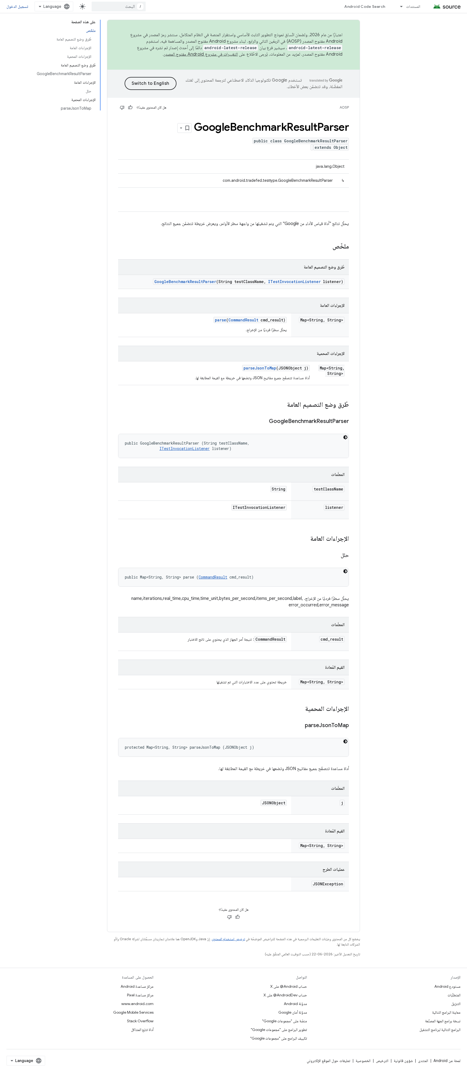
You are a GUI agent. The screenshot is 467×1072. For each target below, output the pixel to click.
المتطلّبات (454, 995)
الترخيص (382, 1060)
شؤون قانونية (403, 1060)
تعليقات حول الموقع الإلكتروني (328, 1060)
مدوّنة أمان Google (292, 1012)
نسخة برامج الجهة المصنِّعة (443, 1021)
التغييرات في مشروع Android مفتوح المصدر (201, 54)
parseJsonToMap (259, 368)
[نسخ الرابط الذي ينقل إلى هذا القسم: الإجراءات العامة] (304, 539)
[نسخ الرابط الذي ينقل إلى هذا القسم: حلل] (335, 555)
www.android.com (137, 1003)
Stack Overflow (140, 1021)
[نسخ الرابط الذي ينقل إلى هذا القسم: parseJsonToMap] (299, 725)
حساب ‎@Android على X (288, 986)
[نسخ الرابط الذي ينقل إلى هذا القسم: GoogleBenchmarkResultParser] (263, 421)
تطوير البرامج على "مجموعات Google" (279, 1029)
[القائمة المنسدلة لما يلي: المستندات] (399, 6)
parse (220, 319)
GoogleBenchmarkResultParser (185, 281)
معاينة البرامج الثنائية (446, 1012)
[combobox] (119, 6)
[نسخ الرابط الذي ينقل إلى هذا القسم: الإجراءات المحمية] (299, 709)
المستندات (413, 6)
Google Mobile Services (133, 1012)
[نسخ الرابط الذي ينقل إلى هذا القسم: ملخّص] (327, 247)
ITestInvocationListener (294, 281)
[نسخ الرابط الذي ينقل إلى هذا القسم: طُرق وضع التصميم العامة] (281, 405)
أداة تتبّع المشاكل (142, 1029)
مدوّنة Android (295, 1003)
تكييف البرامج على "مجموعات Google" (278, 1038)
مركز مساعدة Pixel (140, 995)
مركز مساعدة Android (137, 986)
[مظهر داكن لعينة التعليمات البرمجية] (345, 437)
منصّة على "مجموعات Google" (284, 1021)
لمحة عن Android (447, 1060)
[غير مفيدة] (122, 107)
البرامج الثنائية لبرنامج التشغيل (440, 1029)
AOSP (344, 107)
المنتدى (423, 1060)
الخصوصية (363, 1060)
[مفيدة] (130, 107)
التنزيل (456, 1003)
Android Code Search (364, 6)
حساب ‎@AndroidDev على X (285, 995)
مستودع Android (447, 986)
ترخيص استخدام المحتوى (228, 939)
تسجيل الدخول (17, 6)
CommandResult (243, 319)
